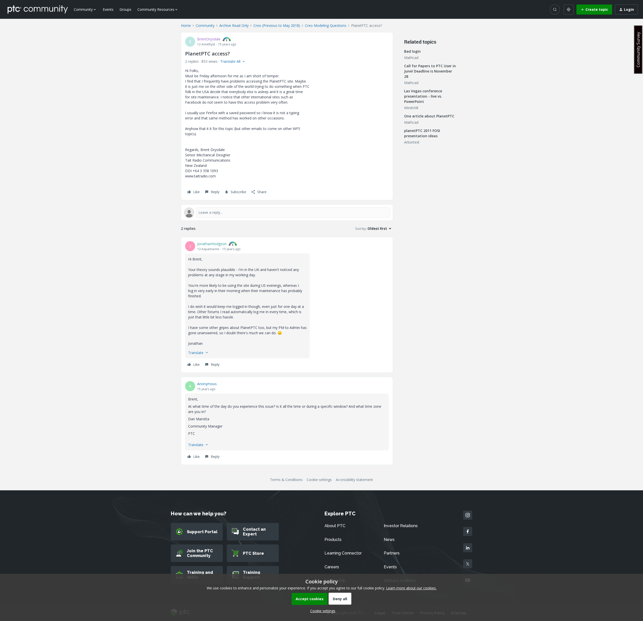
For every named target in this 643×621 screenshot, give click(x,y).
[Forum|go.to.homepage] (38, 9)
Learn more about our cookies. (411, 588)
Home (186, 25)
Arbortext (411, 142)
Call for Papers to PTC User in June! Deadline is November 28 (430, 71)
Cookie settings (319, 479)
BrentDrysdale (209, 39)
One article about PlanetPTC (429, 116)
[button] (594, 10)
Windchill (411, 107)
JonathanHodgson (212, 243)
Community (205, 25)
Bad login (412, 51)
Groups (125, 9)
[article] (287, 305)
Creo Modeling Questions (325, 25)
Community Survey (638, 49)
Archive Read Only (234, 25)
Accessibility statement (354, 479)
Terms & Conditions (286, 479)
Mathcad (411, 57)
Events (108, 9)
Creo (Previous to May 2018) (276, 25)
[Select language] (569, 10)
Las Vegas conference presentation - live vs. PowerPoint (423, 96)
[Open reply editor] (287, 212)
